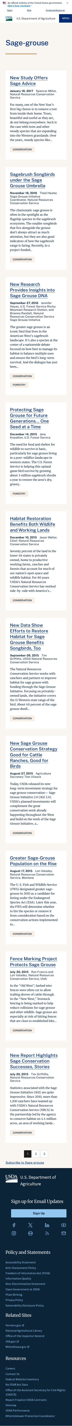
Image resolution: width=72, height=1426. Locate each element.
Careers (10, 1368)
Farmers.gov (13, 1325)
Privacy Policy (14, 1300)
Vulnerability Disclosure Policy (25, 1305)
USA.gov (11, 1341)
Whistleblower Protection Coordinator (30, 1416)
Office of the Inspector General (25, 1336)
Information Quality (18, 1278)
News (9, 10)
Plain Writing (14, 1294)
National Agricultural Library (24, 1330)
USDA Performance (18, 1410)
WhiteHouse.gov (16, 1347)
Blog (29, 10)
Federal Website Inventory (22, 1379)
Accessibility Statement (21, 1262)
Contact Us (13, 1374)
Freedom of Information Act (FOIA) (28, 1273)
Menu (65, 18)
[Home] (9, 20)
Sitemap (11, 1405)
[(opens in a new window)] (14, 1225)
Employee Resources (55, 10)
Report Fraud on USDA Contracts (26, 1400)
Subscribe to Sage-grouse (25, 1162)
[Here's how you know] (36, 3)
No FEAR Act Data (17, 1384)
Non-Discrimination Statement (25, 1284)
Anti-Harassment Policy (21, 1268)
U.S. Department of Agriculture (35, 18)
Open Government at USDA (23, 1289)
